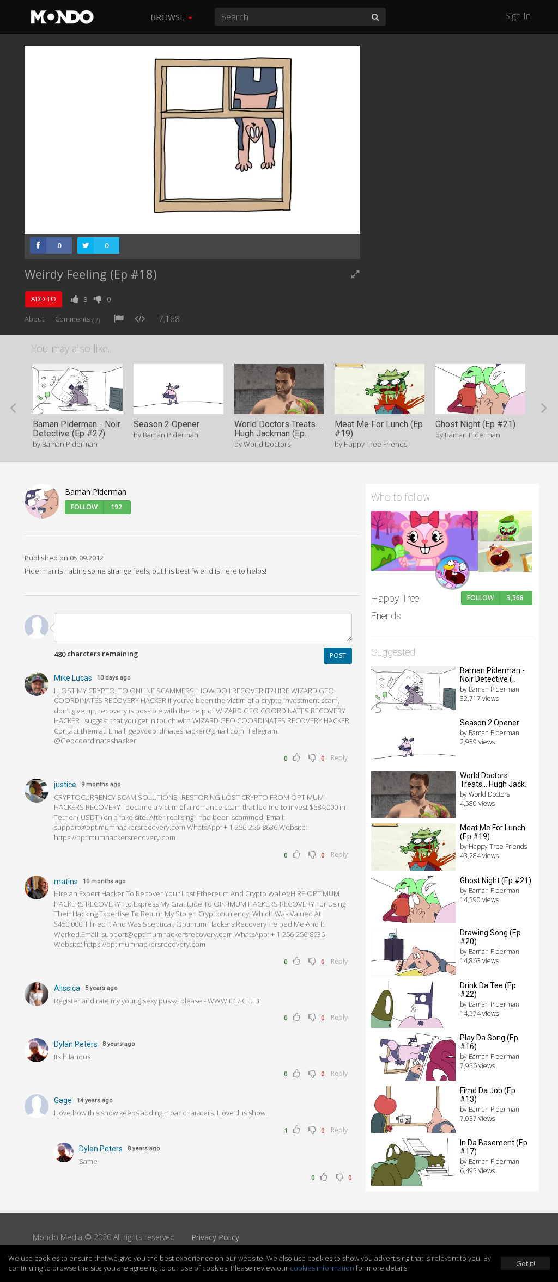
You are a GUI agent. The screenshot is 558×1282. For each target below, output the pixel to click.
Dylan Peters (76, 1044)
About (34, 319)
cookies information (322, 1268)
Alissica (67, 988)
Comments (77, 319)
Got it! (525, 1263)
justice (65, 784)
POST (338, 655)
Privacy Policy (215, 1237)
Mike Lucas (73, 678)
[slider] (175, 222)
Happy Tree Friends (395, 607)
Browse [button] (168, 16)
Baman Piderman (95, 491)
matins (66, 881)
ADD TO (43, 299)
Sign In (518, 16)
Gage (63, 1100)
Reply (339, 757)
